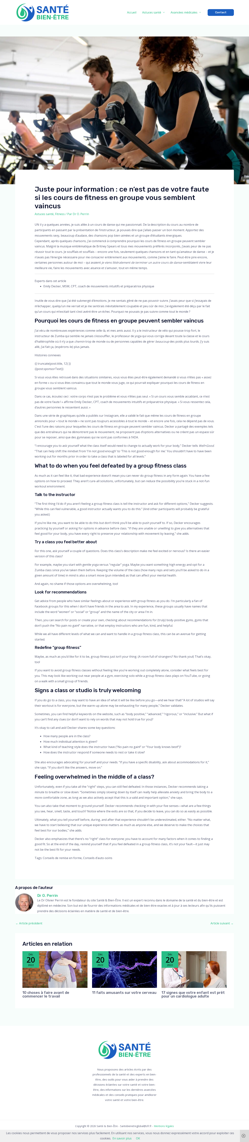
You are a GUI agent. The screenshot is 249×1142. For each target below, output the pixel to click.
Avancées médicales (184, 12)
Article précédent (28, 923)
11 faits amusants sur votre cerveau (124, 992)
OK (138, 1138)
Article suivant (222, 923)
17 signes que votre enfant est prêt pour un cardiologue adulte (193, 994)
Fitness (60, 214)
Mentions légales (164, 1126)
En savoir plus (122, 1138)
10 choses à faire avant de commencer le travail (45, 994)
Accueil (131, 12)
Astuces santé (151, 12)
